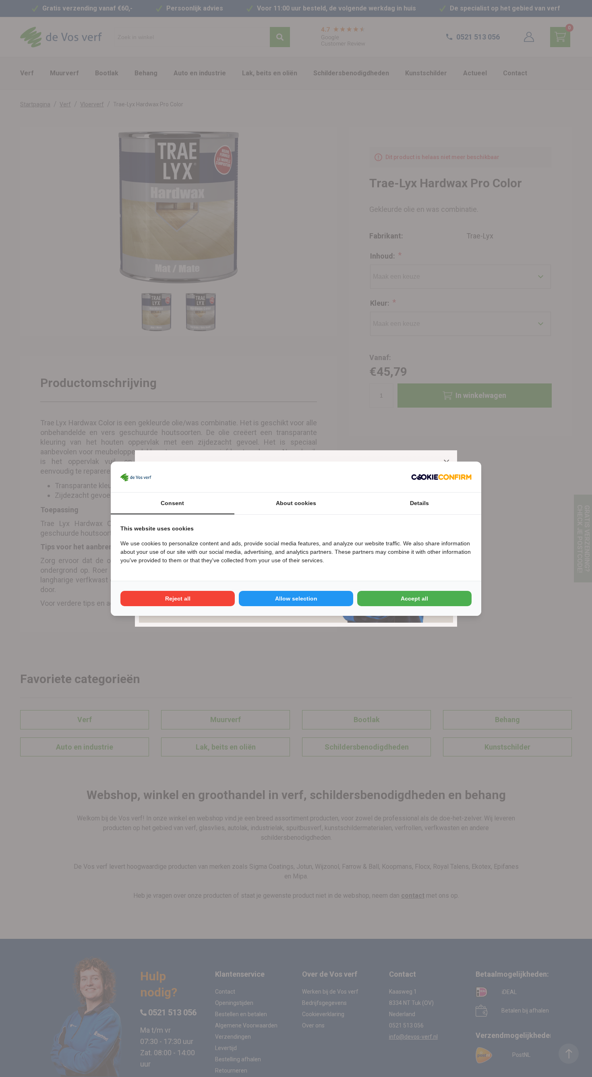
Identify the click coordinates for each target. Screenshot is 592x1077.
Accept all (414, 598)
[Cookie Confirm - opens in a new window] (441, 477)
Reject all (177, 598)
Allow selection (296, 598)
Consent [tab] (172, 503)
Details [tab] (419, 503)
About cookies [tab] (296, 503)
